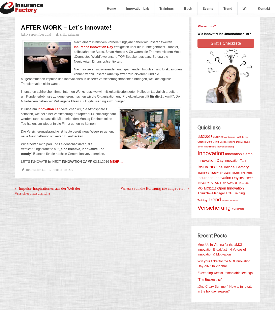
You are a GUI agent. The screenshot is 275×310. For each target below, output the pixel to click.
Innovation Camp (38, 170)
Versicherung (214, 208)
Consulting (213, 141)
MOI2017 (210, 188)
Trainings (166, 8)
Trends (225, 200)
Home (111, 8)
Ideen (200, 146)
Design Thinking (227, 142)
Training (202, 200)
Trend (227, 8)
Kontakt (264, 8)
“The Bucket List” (209, 279)
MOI (200, 188)
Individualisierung (225, 146)
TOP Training (235, 193)
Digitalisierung (243, 142)
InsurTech (246, 178)
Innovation (210, 153)
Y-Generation (238, 209)
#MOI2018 (204, 136)
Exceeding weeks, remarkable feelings (225, 273)
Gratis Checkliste (226, 43)
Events (208, 8)
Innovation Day (62, 170)
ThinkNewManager (211, 193)
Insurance (207, 166)
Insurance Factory (233, 167)
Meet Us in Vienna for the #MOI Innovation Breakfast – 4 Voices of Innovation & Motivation (221, 249)
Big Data (240, 137)
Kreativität (244, 183)
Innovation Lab (137, 8)
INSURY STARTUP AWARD (218, 183)
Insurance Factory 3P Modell (214, 172)
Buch (188, 8)
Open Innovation (230, 188)
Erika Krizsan (69, 34)
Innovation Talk (235, 160)
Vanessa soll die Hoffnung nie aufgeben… (155, 188)
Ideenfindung (210, 146)
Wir (245, 8)
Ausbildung (229, 137)
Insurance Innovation (242, 173)
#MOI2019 (218, 137)
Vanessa (234, 200)
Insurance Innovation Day (218, 178)
